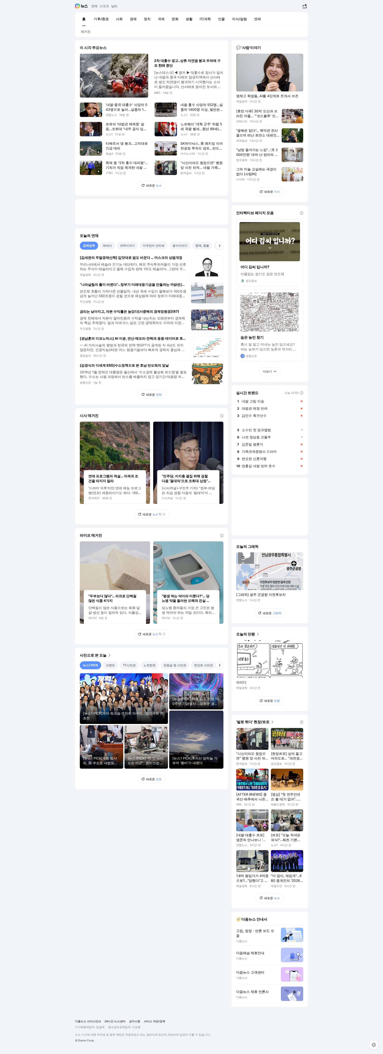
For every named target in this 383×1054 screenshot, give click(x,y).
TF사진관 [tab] (129, 665)
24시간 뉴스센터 (115, 1021)
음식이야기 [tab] (180, 245)
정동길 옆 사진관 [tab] (175, 665)
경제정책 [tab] (89, 245)
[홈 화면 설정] (373, 1044)
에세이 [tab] (107, 245)
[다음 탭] (219, 246)
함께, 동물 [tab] (202, 245)
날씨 (114, 6)
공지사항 (134, 1021)
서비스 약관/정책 (154, 1021)
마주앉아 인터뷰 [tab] (154, 245)
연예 (94, 6)
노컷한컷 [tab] (150, 665)
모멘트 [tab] (110, 665)
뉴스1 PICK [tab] (90, 665)
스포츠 (104, 6)
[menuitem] (83, 19)
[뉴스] (84, 6)
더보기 (267, 371)
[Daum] (78, 6)
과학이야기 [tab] (127, 245)
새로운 (154, 185)
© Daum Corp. (85, 1040)
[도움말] (222, 416)
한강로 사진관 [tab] (203, 665)
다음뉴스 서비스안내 (88, 1021)
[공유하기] (304, 6)
